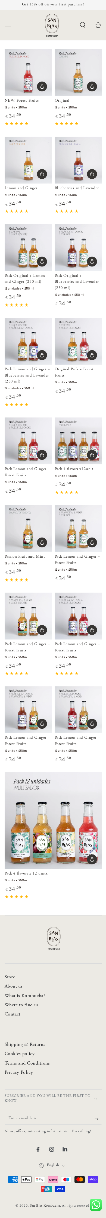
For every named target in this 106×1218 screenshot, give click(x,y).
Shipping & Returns (25, 1044)
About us (14, 986)
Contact (13, 1014)
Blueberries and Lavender (77, 188)
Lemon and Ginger (21, 188)
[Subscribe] (93, 1118)
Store (10, 977)
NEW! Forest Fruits (22, 101)
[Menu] (7, 25)
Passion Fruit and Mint (25, 557)
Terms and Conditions (27, 1063)
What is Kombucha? (25, 996)
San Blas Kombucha (45, 1206)
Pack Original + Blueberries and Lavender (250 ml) (77, 282)
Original (62, 101)
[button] (83, 25)
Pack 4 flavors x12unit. (75, 469)
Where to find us (22, 1005)
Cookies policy (20, 1054)
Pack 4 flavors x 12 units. (27, 874)
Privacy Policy (19, 1072)
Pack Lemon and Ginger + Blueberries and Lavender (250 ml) (27, 375)
